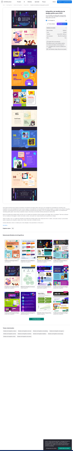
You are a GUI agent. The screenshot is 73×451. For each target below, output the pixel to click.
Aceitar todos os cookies (64, 448)
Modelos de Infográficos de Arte (10, 333)
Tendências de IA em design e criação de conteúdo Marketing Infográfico (28, 312)
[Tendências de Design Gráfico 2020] (60, 249)
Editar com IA (63, 23)
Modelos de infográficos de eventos (24, 336)
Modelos (30, 1)
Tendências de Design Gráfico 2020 (60, 260)
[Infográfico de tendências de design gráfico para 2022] (12, 275)
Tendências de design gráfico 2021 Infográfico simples (12, 260)
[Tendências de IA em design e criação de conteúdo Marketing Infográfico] (28, 302)
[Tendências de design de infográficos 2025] (60, 302)
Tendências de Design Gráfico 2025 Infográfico (44, 286)
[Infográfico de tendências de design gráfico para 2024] (44, 249)
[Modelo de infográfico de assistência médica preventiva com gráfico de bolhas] (28, 275)
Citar (13, 228)
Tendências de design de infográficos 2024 (60, 286)
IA (24, 1)
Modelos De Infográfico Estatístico (39, 333)
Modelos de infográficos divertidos (24, 333)
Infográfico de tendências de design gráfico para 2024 (44, 260)
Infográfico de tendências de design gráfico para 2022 (12, 286)
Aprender (37, 1)
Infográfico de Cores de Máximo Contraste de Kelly (28, 260)
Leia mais (5, 225)
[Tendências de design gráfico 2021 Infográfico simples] (12, 249)
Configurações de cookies (51, 448)
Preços (44, 1)
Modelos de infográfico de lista (9, 336)
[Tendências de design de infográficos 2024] (60, 275)
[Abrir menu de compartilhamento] (66, 20)
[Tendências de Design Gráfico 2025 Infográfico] (44, 275)
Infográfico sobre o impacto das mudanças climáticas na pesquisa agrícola (44, 312)
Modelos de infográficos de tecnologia (55, 333)
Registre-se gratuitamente (64, 1)
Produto (19, 1)
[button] (51, 24)
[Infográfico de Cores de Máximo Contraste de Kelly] (28, 249)
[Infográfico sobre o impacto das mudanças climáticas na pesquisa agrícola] (44, 302)
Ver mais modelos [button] (36, 319)
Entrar (54, 1)
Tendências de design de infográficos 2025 (60, 312)
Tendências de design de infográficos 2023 (12, 312)
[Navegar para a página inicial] (6, 2)
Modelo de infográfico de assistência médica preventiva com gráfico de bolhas (28, 286)
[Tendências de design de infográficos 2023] (12, 302)
